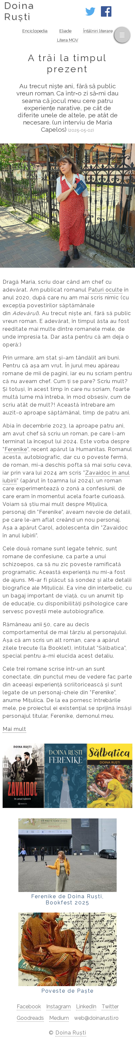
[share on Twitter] (90, 15)
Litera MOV (67, 40)
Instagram (58, 1006)
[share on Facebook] (106, 15)
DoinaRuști (19, 11)
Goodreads (30, 1018)
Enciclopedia (35, 30)
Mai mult (14, 729)
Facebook (29, 1006)
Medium (59, 1018)
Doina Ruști (71, 1033)
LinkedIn (86, 1006)
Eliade (65, 30)
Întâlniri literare (98, 30)
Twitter (110, 1006)
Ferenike (16, 449)
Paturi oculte (105, 290)
